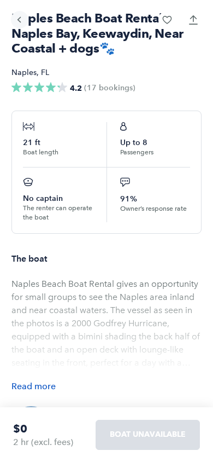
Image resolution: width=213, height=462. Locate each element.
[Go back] (19, 19)
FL (45, 72)
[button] (167, 19)
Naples (24, 72)
